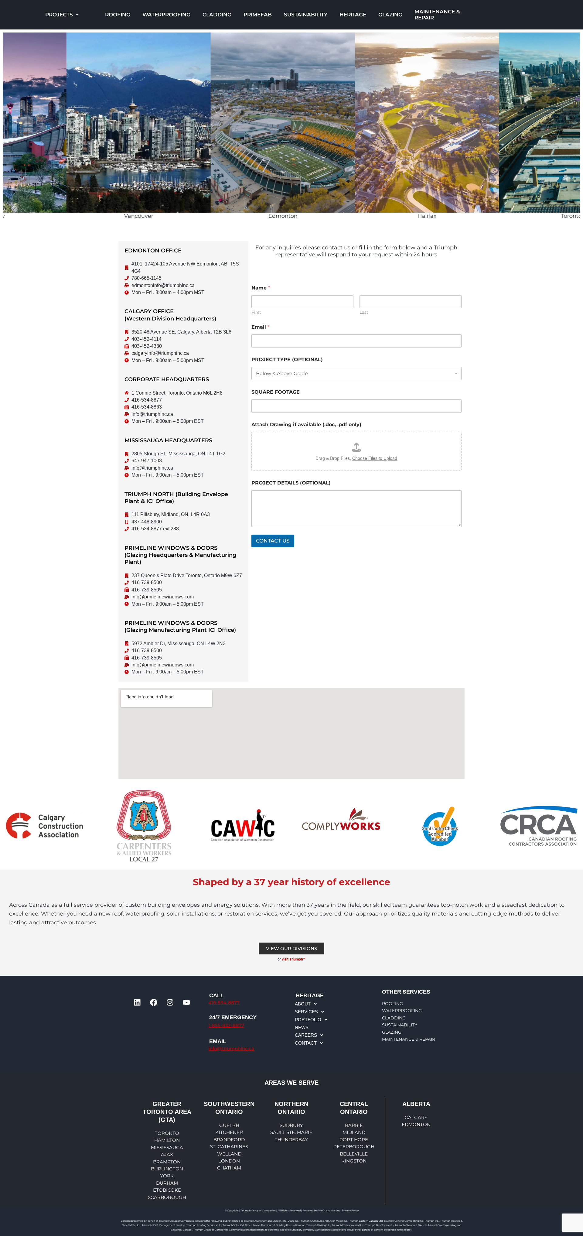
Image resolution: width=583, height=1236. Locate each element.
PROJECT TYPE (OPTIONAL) (287, 359)
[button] (62, 15)
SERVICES (306, 1011)
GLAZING (390, 15)
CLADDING (217, 15)
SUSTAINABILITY (305, 15)
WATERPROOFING (166, 15)
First (256, 312)
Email (260, 327)
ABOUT (303, 1003)
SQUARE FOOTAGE (275, 392)
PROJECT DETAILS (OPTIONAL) (291, 483)
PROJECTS (59, 15)
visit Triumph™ (293, 959)
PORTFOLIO (308, 1019)
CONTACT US (273, 541)
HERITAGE (352, 15)
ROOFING (117, 15)
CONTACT (306, 1043)
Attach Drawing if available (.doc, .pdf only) (306, 424)
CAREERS (306, 1035)
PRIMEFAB (258, 15)
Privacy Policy (350, 1210)
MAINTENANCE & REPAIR (437, 15)
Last (364, 312)
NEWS (302, 1027)
